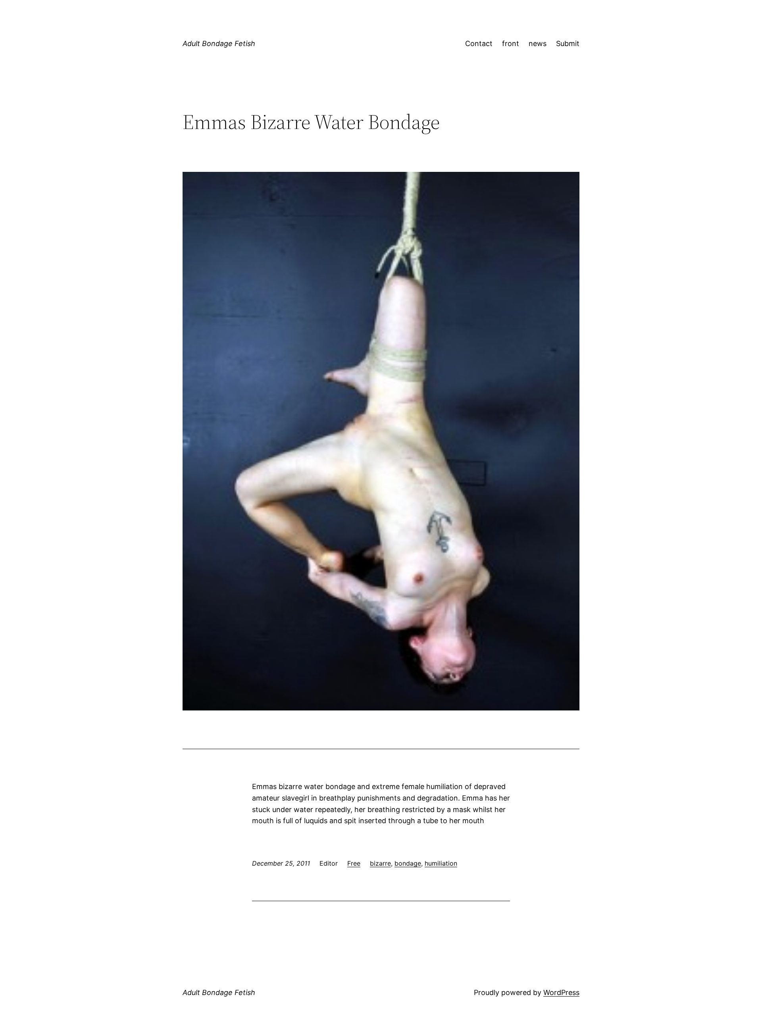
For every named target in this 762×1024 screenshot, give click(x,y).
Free (353, 863)
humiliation (441, 863)
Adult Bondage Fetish (219, 43)
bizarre (380, 863)
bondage (407, 863)
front (510, 43)
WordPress (561, 992)
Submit (567, 43)
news (537, 43)
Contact (479, 43)
